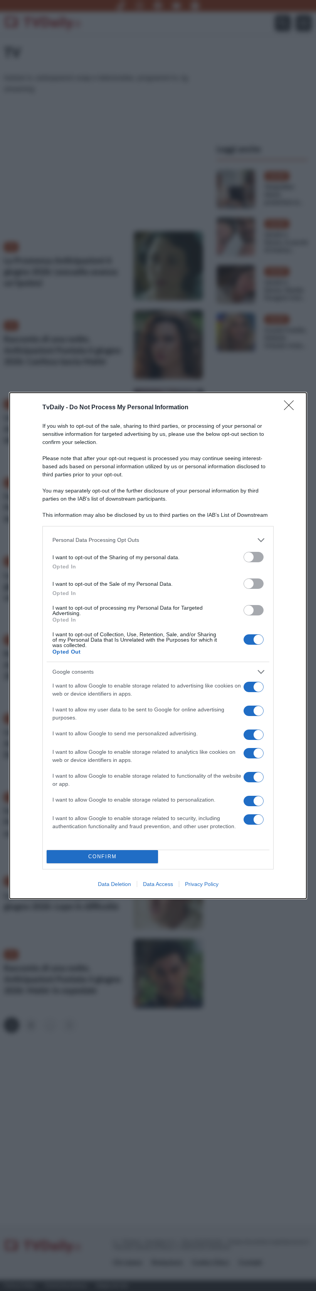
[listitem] (158, 540)
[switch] (254, 557)
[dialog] (158, 646)
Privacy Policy (202, 884)
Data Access (158, 884)
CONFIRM (102, 856)
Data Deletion (114, 884)
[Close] (291, 407)
